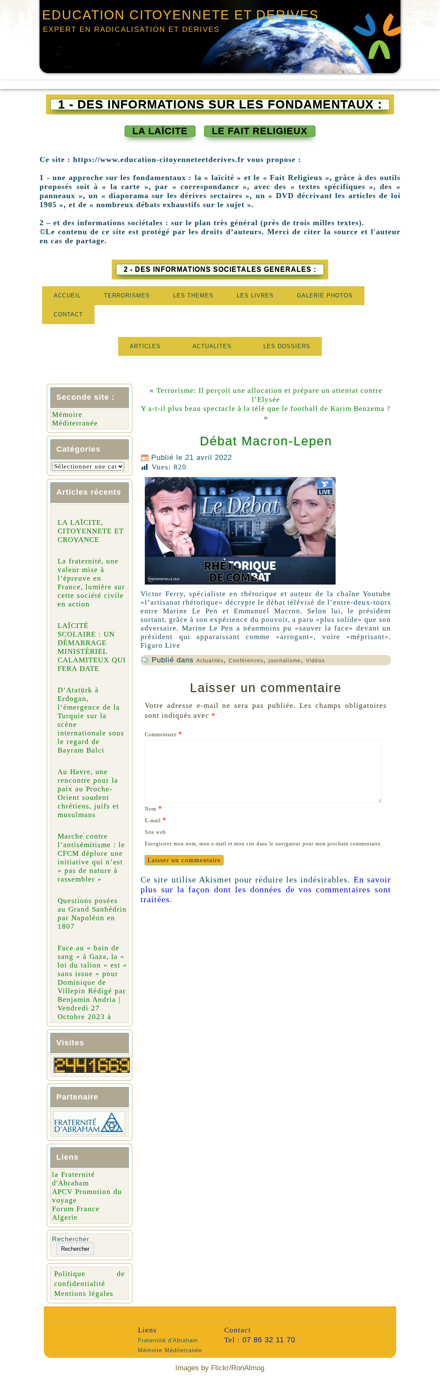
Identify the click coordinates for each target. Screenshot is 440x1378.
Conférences (246, 661)
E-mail (156, 820)
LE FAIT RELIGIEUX (260, 131)
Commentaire (164, 734)
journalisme (285, 661)
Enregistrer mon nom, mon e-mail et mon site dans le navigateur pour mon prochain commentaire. (263, 844)
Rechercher (70, 1239)
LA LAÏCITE (160, 131)
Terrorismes (127, 295)
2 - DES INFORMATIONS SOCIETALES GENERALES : (220, 269)
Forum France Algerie (76, 1213)
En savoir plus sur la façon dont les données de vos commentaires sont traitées (266, 889)
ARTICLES (145, 346)
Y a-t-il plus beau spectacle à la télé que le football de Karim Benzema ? (266, 408)
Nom (153, 808)
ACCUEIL (67, 295)
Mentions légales (83, 1293)
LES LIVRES (255, 295)
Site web (155, 832)
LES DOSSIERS (286, 346)
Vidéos (315, 661)
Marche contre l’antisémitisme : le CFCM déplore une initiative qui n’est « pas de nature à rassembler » (91, 857)
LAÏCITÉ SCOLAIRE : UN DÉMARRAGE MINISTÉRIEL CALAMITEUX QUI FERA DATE (92, 647)
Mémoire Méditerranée (75, 418)
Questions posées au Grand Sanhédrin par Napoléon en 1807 (92, 914)
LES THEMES (193, 295)
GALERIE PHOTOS (325, 295)
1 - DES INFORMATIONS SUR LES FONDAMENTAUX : (220, 104)
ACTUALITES (212, 346)
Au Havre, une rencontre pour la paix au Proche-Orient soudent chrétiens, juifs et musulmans (88, 793)
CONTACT (68, 314)
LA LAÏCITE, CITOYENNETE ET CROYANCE (91, 531)
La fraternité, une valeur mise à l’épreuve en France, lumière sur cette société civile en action (91, 582)
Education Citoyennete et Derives (180, 15)
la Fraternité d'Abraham (73, 1178)
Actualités (209, 661)
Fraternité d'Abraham (168, 1340)
